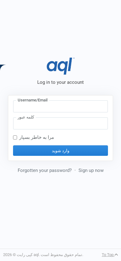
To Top (108, 254)
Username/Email (32, 100)
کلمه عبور (26, 117)
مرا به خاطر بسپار (36, 137)
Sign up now (91, 170)
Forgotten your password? (45, 170)
